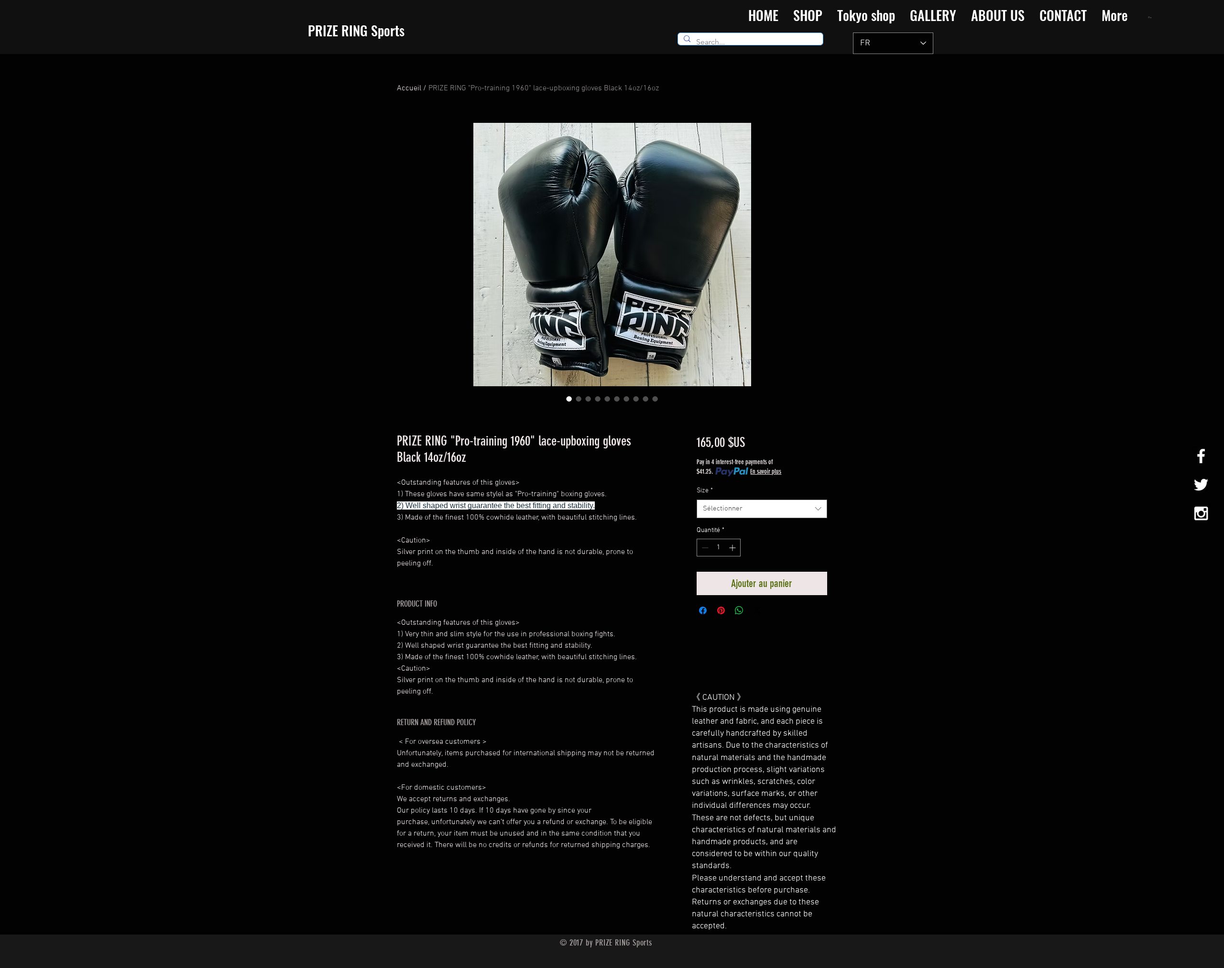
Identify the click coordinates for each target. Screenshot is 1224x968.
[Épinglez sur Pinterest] (721, 610)
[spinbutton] (718, 547)
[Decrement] (704, 547)
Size (705, 491)
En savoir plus (765, 472)
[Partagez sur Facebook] (703, 610)
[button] (1150, 17)
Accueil (409, 88)
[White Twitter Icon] (1201, 484)
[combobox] (762, 509)
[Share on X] (757, 610)
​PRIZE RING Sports (356, 30)
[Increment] (733, 547)
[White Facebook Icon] (1201, 456)
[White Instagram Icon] (1201, 513)
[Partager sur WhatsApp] (739, 610)
